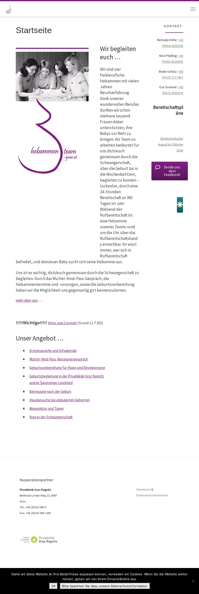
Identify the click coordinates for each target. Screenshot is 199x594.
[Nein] (193, 581)
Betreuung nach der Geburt (50, 391)
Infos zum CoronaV (62, 323)
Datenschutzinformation (152, 495)
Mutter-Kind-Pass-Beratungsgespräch (58, 359)
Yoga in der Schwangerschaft (51, 417)
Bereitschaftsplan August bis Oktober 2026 (170, 144)
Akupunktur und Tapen (46, 408)
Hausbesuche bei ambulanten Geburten (59, 400)
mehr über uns (27, 300)
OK (53, 586)
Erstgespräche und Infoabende (53, 350)
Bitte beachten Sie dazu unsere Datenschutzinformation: (105, 586)
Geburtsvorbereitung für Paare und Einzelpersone (67, 367)
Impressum (143, 489)
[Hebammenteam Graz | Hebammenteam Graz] (8, 8)
